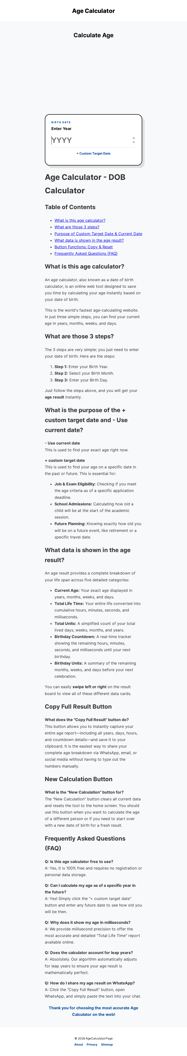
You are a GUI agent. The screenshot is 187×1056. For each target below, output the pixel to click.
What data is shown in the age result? (89, 240)
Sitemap (107, 1044)
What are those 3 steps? (77, 226)
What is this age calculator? (80, 220)
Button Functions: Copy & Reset (84, 246)
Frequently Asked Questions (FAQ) (86, 253)
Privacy (92, 1044)
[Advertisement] (93, 78)
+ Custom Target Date (93, 153)
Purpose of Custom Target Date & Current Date (98, 233)
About (78, 1044)
